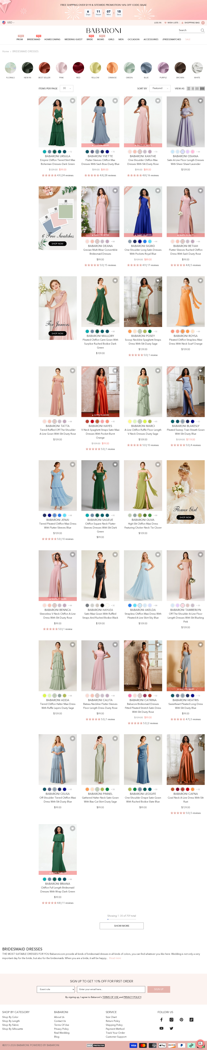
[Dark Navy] (102, 152)
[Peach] (135, 331)
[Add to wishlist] (72, 100)
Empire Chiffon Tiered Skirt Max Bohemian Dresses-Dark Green (57, 162)
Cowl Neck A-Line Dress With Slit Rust (186, 800)
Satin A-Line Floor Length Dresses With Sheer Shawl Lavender (185, 162)
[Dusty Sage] (140, 331)
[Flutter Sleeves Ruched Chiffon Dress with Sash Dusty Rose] (186, 211)
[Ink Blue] (64, 152)
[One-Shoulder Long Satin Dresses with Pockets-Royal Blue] (143, 211)
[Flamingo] (102, 421)
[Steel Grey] (87, 605)
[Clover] (145, 331)
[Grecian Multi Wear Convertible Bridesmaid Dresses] (100, 211)
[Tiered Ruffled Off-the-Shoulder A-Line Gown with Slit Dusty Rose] (58, 391)
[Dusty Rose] (140, 152)
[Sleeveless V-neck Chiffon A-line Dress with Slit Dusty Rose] (58, 575)
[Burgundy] (177, 789)
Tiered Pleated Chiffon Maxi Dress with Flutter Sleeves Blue (57, 526)
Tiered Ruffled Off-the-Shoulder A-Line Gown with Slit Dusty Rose (58, 432)
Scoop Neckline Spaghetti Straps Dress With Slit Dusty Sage (143, 342)
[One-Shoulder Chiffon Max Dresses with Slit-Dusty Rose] (143, 121)
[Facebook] (161, 1020)
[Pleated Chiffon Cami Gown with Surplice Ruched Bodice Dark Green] (100, 301)
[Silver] (92, 605)
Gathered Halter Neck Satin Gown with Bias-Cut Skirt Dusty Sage (100, 800)
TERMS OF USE (110, 997)
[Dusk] (145, 152)
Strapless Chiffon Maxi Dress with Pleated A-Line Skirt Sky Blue (143, 616)
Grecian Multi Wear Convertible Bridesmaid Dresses (100, 252)
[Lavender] (182, 152)
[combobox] (189, 30)
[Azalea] (130, 695)
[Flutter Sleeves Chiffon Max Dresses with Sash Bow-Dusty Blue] (100, 121)
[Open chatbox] (200, 1043)
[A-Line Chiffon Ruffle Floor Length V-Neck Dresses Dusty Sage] (143, 391)
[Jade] (44, 152)
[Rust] (87, 421)
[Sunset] (177, 331)
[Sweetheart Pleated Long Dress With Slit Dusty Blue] (186, 665)
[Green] (150, 515)
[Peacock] (59, 152)
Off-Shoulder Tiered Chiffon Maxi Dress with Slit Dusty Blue (58, 800)
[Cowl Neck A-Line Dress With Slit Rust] (186, 759)
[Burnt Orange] (97, 421)
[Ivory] (107, 605)
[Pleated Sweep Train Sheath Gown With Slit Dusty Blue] (186, 391)
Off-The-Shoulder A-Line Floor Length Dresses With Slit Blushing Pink (186, 618)
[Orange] (182, 331)
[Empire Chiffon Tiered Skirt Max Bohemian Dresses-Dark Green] (58, 121)
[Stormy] (92, 152)
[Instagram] (171, 1020)
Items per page (48, 88)
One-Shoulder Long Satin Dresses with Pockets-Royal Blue (143, 252)
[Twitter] (171, 1028)
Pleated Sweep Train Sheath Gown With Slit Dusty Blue (186, 432)
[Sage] (135, 421)
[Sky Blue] (172, 152)
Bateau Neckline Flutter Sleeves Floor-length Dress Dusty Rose (100, 706)
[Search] (192, 30)
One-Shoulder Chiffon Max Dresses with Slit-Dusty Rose (143, 162)
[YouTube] (161, 1028)
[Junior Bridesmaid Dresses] (58, 308)
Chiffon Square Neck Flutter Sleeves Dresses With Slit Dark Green (100, 528)
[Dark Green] (54, 152)
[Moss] (145, 515)
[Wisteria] (150, 152)
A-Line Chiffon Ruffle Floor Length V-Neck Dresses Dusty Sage (143, 432)
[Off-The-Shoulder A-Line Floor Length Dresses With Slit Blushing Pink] (186, 575)
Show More (121, 926)
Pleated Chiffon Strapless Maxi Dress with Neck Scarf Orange (185, 342)
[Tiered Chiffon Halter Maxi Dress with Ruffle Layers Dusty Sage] (58, 665)
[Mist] (177, 152)
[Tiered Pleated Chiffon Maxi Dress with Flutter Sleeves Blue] (58, 485)
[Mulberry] (145, 695)
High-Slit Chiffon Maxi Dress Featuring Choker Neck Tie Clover (143, 526)
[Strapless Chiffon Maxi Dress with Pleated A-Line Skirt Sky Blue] (143, 575)
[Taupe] (97, 605)
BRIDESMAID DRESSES (25, 51)
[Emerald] (150, 331)
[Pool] (150, 241)
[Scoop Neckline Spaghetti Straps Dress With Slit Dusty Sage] (143, 301)
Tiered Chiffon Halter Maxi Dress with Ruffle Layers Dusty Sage (57, 706)
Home (5, 51)
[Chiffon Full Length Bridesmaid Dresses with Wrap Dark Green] (58, 849)
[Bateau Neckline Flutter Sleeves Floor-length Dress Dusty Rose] (100, 665)
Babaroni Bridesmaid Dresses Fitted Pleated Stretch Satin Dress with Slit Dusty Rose (143, 708)
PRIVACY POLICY (132, 997)
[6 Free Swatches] (58, 218)
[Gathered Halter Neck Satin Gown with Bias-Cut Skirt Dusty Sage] (100, 759)
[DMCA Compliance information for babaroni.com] (96, 1045)
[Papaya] (172, 331)
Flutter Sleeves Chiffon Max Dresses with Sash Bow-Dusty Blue (100, 162)
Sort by (142, 88)
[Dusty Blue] (97, 152)
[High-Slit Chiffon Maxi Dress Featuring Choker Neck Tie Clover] (143, 485)
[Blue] (54, 515)
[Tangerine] (130, 331)
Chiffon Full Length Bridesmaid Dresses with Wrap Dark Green (57, 890)
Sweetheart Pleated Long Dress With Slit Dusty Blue (186, 706)
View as (179, 88)
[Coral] (135, 152)
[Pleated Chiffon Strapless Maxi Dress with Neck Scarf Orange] (186, 301)
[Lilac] (187, 152)
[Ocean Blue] (145, 241)
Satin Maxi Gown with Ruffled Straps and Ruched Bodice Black (100, 616)
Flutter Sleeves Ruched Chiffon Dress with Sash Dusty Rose (185, 252)
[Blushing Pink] (182, 605)
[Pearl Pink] (130, 152)
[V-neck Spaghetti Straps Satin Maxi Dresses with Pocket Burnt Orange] (100, 391)
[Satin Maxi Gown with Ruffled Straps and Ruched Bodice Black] (100, 575)
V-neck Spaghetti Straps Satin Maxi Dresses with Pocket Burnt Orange (100, 434)
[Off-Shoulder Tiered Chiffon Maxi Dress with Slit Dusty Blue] (58, 759)
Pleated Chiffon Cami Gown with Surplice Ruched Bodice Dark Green (100, 344)
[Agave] (135, 515)
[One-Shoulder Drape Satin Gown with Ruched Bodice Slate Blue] (143, 759)
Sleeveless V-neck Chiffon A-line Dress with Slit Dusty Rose (58, 616)
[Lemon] (130, 421)
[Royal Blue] (107, 152)
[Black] (102, 605)
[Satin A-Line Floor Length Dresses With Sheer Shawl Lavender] (186, 121)
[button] (10, 68)
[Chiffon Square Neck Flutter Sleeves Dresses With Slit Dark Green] (100, 485)
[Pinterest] (181, 1020)
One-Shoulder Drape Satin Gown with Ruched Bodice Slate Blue (143, 800)
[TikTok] (191, 1020)
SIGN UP (159, 989)
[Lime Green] (145, 421)
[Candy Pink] (192, 152)
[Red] (92, 421)
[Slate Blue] (49, 152)
